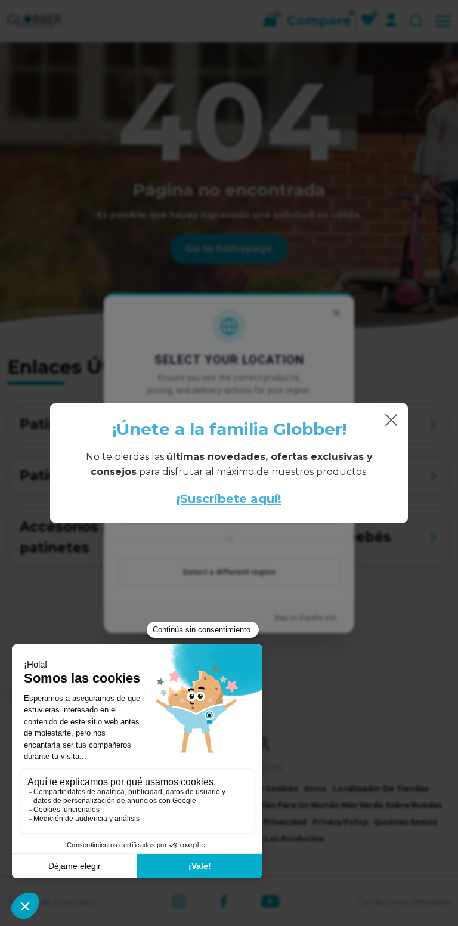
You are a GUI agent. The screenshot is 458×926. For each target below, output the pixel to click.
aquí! (264, 499)
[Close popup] (391, 420)
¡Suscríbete (212, 499)
